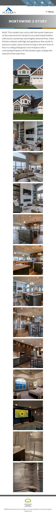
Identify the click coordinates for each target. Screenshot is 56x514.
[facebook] (35, 3)
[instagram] (49, 3)
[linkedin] (42, 3)
